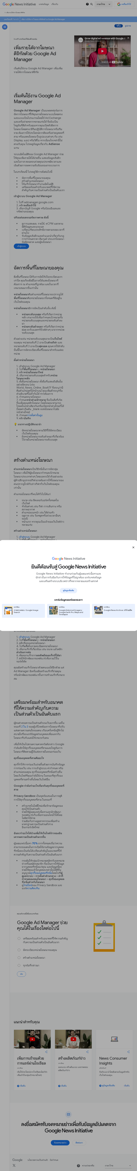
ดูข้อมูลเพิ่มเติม (68, 590)
